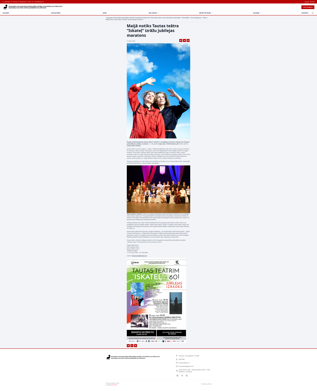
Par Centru (153, 13)
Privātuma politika (206, 384)
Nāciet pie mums (205, 13)
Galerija (256, 13)
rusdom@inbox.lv (39, 1)
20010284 (7, 1)
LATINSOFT (114, 385)
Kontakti (304, 13)
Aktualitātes (56, 13)
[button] (7, 13)
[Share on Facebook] (180, 40)
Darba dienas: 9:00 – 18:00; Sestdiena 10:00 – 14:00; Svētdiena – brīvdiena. (194, 370)
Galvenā (6, 13)
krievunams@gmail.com (186, 366)
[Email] (188, 40)
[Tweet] (184, 40)
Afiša (104, 13)
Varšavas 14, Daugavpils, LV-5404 (22, 1)
